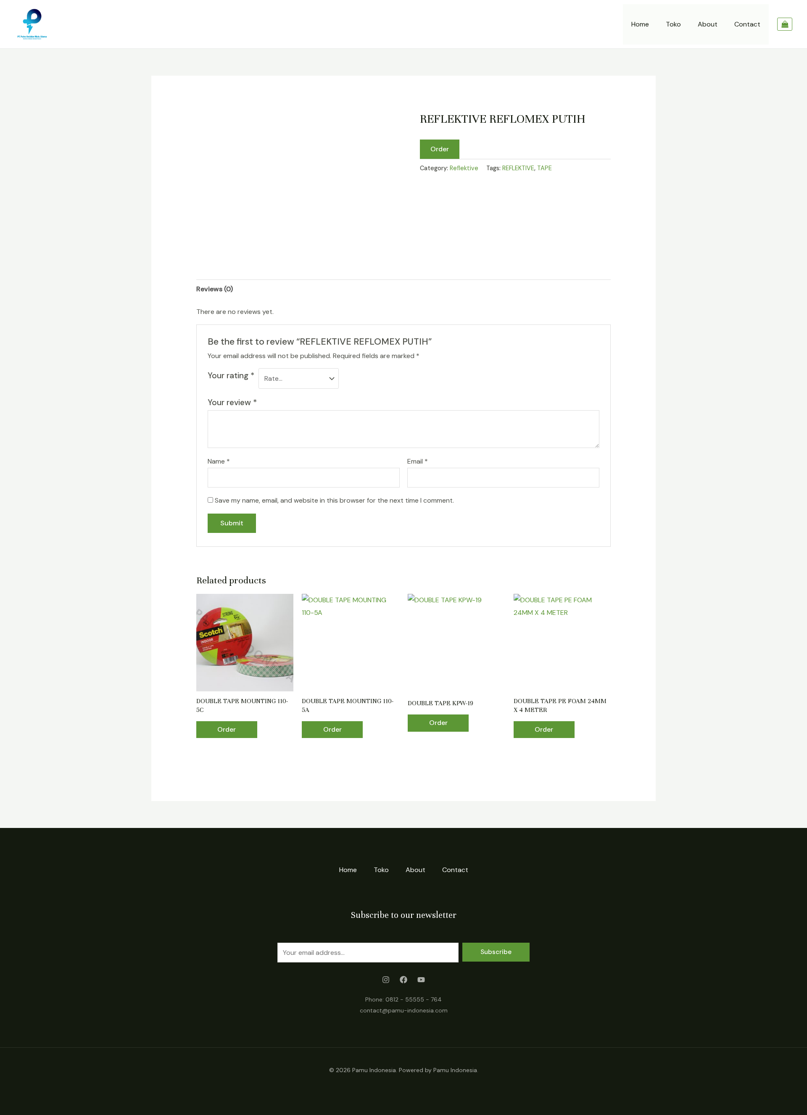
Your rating (231, 375)
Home (640, 24)
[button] (439, 149)
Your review (232, 402)
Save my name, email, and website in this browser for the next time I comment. (334, 500)
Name (219, 461)
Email (417, 461)
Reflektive (464, 168)
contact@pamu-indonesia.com (404, 1010)
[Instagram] (386, 979)
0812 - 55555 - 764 (413, 999)
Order (439, 149)
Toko (673, 24)
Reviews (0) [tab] (214, 289)
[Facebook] (403, 979)
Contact (747, 24)
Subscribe (496, 952)
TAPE (544, 168)
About (707, 24)
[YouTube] (421, 979)
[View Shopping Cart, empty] (784, 24)
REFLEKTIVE (518, 168)
